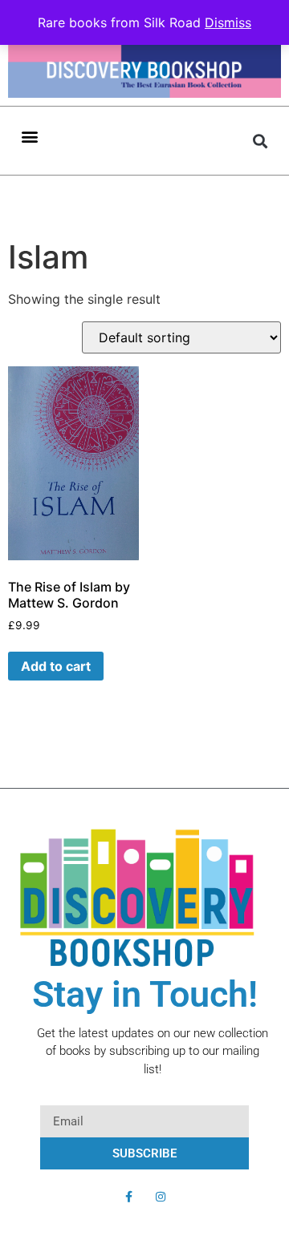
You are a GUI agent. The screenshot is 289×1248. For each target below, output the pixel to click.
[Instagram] (160, 1196)
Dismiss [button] (228, 22)
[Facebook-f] (128, 1196)
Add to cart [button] (56, 666)
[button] (29, 136)
